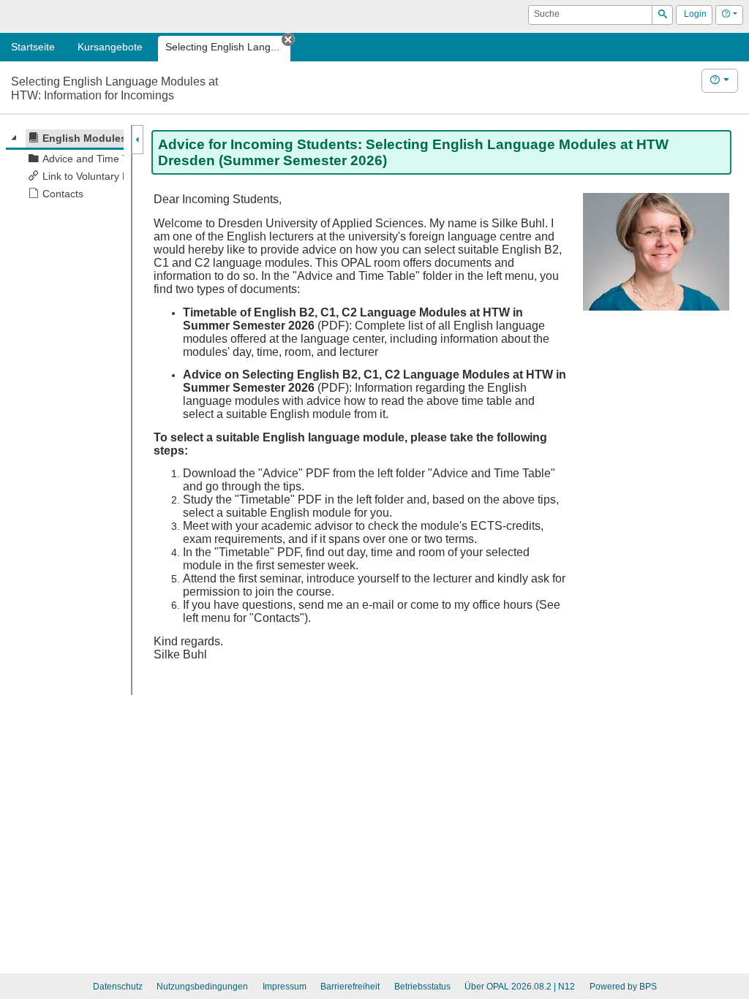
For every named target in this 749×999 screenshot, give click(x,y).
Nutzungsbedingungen (202, 986)
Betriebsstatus (422, 986)
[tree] (65, 166)
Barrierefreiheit (350, 986)
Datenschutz (118, 986)
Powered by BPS (623, 986)
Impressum (284, 986)
